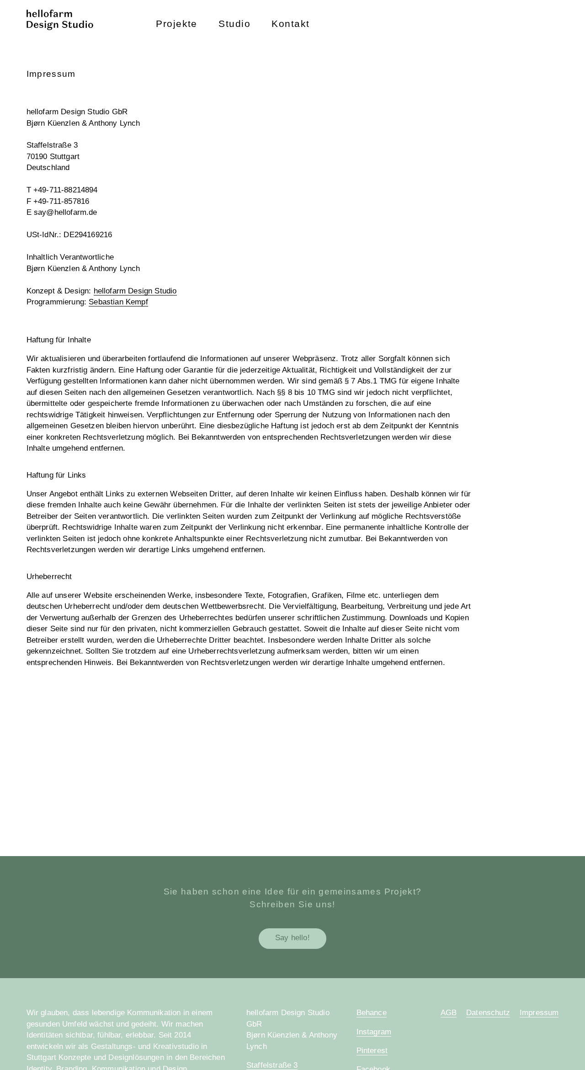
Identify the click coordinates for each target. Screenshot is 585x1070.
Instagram (374, 1031)
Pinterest (372, 1050)
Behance (371, 1012)
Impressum (539, 1012)
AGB (449, 1012)
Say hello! (292, 937)
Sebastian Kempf (118, 302)
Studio (234, 23)
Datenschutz (488, 1012)
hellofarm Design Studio (135, 290)
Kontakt (290, 23)
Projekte (176, 23)
